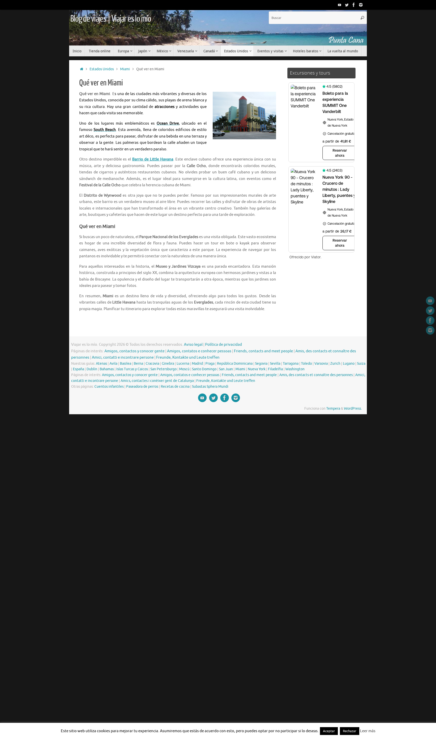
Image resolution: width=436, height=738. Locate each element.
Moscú (184, 369)
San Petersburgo (163, 369)
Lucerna (183, 363)
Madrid (197, 363)
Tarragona (290, 363)
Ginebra (168, 363)
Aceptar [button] (329, 731)
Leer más (367, 731)
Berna (138, 363)
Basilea (125, 363)
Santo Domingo (204, 369)
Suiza (361, 363)
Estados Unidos (102, 69)
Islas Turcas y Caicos (132, 369)
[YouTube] (339, 4)
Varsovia (321, 363)
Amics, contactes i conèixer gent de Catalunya (157, 381)
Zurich (335, 363)
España (78, 369)
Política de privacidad (223, 344)
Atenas (101, 363)
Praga (209, 363)
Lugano (349, 363)
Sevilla (275, 363)
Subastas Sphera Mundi (210, 386)
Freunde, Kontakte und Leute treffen (188, 357)
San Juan (226, 369)
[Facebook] (353, 4)
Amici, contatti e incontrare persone (123, 357)
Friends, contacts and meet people (263, 351)
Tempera (333, 408)
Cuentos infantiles (109, 386)
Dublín (92, 369)
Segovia (261, 363)
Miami (125, 69)
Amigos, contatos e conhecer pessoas (199, 351)
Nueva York (256, 369)
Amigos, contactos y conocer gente (134, 351)
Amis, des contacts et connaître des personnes (316, 375)
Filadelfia (275, 369)
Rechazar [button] (349, 731)
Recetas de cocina (175, 386)
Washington (295, 369)
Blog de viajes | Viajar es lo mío (110, 19)
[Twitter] (346, 4)
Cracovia (152, 363)
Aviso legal (193, 344)
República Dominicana (235, 363)
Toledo (306, 363)
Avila (113, 363)
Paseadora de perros (142, 386)
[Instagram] (360, 4)
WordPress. (353, 408)
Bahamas (107, 369)
